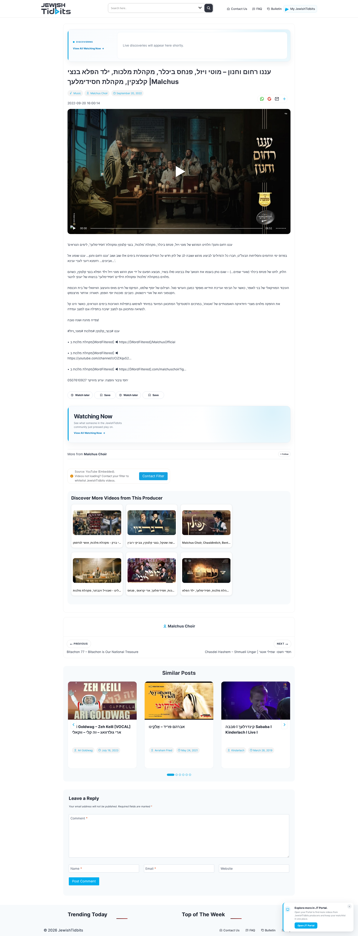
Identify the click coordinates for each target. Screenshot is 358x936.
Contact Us (239, 9)
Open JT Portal (306, 925)
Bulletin (276, 9)
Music (77, 93)
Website (227, 868)
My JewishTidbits (302, 9)
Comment (79, 818)
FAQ (259, 9)
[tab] (170, 775)
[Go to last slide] (74, 724)
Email (150, 868)
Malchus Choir (99, 93)
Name (76, 868)
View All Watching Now (88, 48)
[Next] (284, 724)
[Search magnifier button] (208, 8)
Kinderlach (237, 750)
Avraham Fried (163, 750)
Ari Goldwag (85, 750)
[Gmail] (268, 99)
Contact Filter (153, 476)
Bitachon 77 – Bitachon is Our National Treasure (102, 648)
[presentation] (102, 700)
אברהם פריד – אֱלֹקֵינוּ (167, 726)
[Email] (276, 99)
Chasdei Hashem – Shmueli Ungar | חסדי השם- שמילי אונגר (248, 648)
